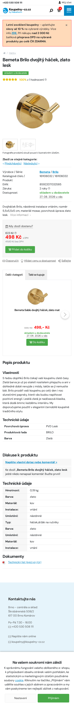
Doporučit (12, 260)
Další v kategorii (14, 274)
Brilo (55, 172)
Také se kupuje (36, 274)
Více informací (19, 215)
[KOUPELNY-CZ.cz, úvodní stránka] (17, 10)
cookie (19, 680)
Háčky (12, 53)
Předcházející (13, 163)
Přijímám (53, 698)
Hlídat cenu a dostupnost (40, 260)
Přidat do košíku (21, 249)
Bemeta (45, 172)
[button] (51, 10)
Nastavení (20, 698)
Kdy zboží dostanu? (21, 226)
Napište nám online (24, 636)
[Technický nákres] (28, 144)
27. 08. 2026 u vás (51, 197)
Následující (31, 163)
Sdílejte (66, 260)
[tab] (14, 275)
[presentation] (9, 314)
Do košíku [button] (38, 342)
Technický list (24, 562)
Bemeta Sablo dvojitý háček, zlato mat (37, 310)
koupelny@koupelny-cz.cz (28, 642)
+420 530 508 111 (23, 626)
